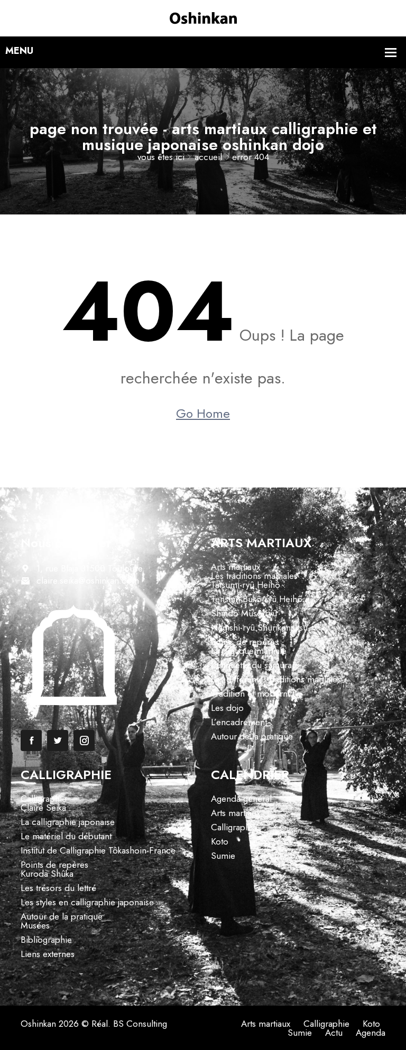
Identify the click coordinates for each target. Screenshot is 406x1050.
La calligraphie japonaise (68, 821)
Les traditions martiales (254, 575)
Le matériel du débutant (66, 836)
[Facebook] (31, 740)
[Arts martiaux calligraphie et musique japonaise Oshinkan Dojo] (203, 17)
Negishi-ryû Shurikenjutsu (259, 627)
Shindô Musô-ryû (244, 613)
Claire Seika (43, 807)
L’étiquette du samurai (252, 665)
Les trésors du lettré (58, 888)
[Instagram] (84, 740)
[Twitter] (57, 740)
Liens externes (48, 954)
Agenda (370, 1032)
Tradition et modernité (254, 693)
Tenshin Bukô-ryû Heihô (256, 599)
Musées (35, 925)
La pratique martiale (249, 650)
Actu (334, 1032)
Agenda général (241, 798)
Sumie (223, 855)
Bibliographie (46, 939)
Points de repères (245, 641)
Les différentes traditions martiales (276, 679)
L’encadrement (239, 722)
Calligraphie (44, 798)
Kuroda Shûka (47, 873)
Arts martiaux (235, 566)
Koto (219, 841)
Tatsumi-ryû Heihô (245, 584)
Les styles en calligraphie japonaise (87, 902)
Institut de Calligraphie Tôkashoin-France (98, 850)
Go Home (203, 413)
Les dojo (227, 707)
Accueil (208, 157)
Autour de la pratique (252, 736)
